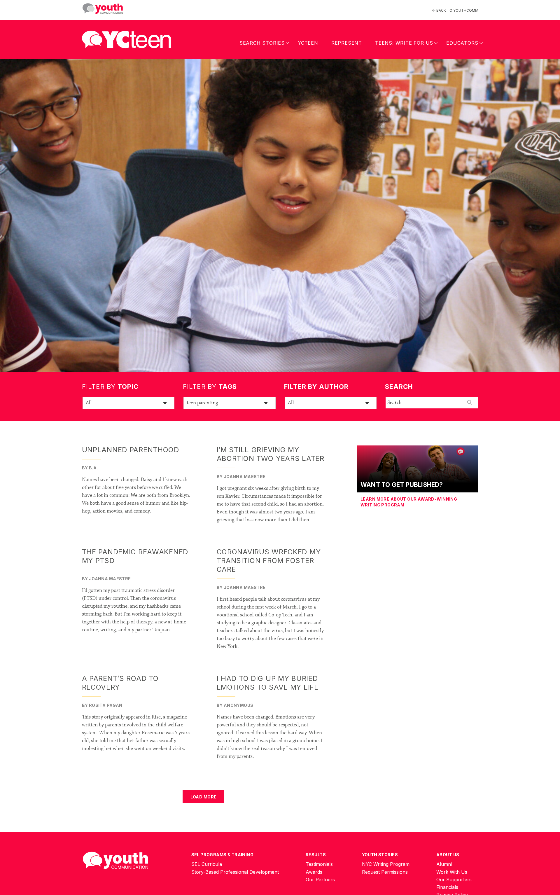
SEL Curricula (206, 864)
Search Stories (262, 43)
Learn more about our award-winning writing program (408, 502)
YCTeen (308, 43)
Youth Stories (380, 854)
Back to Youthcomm (456, 10)
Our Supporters (454, 879)
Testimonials (319, 864)
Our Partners (320, 879)
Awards (314, 872)
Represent (346, 43)
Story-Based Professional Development (235, 872)
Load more (203, 796)
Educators (462, 43)
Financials (447, 887)
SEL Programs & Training (222, 854)
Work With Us (451, 872)
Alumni (444, 864)
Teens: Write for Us (404, 43)
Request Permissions (385, 872)
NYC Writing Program (386, 864)
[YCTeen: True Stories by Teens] (126, 37)
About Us (447, 854)
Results (316, 854)
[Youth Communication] (102, 9)
